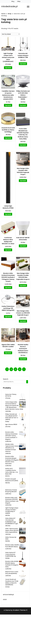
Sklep (18, 1)
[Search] (27, 381)
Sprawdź (8, 68)
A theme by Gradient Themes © (15, 610)
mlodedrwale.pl (9, 6)
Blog (13, 1)
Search (5, 379)
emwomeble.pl (8, 594)
